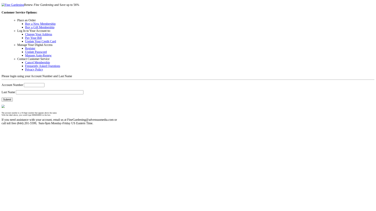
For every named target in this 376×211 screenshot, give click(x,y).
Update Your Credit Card (40, 41)
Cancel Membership (37, 62)
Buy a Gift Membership (39, 27)
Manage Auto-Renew (38, 55)
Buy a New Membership (40, 23)
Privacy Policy (34, 69)
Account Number (12, 85)
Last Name (8, 92)
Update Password (36, 52)
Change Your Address (38, 34)
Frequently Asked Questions (42, 66)
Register (30, 48)
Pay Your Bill (33, 37)
